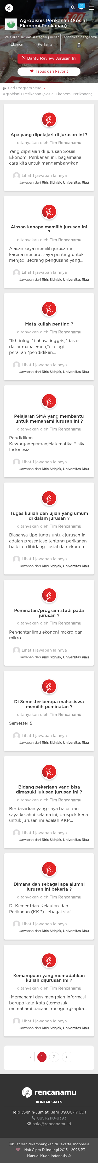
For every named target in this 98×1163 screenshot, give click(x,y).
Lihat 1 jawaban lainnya (43, 176)
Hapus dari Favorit (50, 71)
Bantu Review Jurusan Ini (51, 58)
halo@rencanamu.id (51, 1124)
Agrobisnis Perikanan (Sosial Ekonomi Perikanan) (47, 94)
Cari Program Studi (25, 88)
